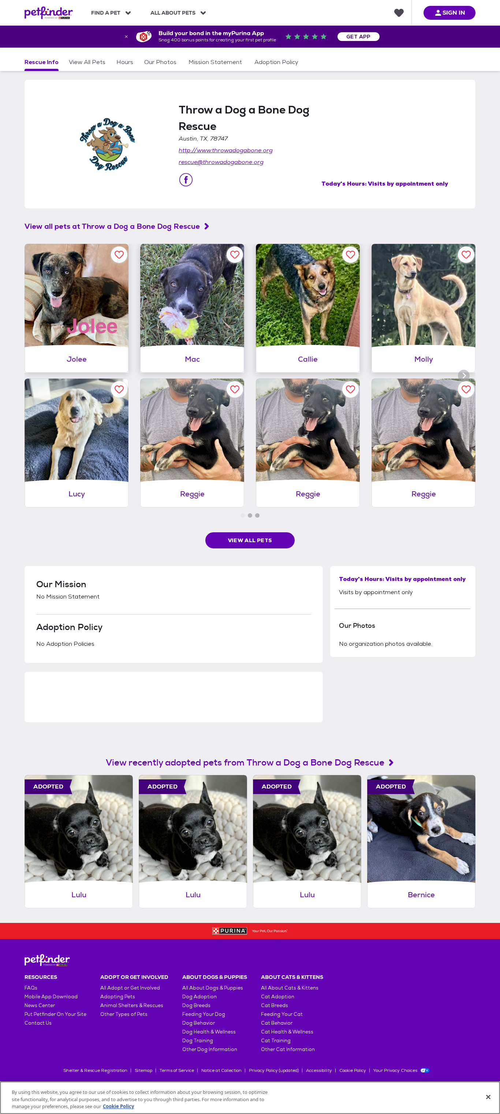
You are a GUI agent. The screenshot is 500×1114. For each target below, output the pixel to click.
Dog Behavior (198, 1023)
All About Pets (172, 13)
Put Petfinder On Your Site (55, 1014)
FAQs (31, 988)
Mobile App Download (51, 997)
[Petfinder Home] (49, 13)
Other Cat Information (288, 1049)
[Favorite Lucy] (119, 389)
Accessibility (319, 1070)
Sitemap (143, 1070)
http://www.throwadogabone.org (226, 150)
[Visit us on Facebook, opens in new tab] (186, 179)
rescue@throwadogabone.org (221, 162)
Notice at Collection (221, 1070)
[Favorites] (399, 13)
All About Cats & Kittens (289, 988)
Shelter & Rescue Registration (95, 1070)
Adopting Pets (117, 997)
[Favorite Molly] (466, 254)
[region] (250, 1097)
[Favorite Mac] (234, 254)
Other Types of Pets (124, 1014)
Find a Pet (105, 13)
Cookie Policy (352, 1070)
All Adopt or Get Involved (130, 988)
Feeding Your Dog (203, 1014)
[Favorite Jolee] (119, 254)
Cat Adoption (277, 997)
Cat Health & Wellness (287, 1032)
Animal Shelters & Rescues (131, 1005)
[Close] (488, 1097)
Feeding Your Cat (282, 1014)
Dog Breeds (196, 1005)
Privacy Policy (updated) (274, 1070)
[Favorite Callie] (350, 254)
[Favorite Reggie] (234, 389)
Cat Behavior (276, 1023)
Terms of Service (177, 1070)
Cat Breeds (274, 1005)
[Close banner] (126, 36)
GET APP (358, 36)
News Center (40, 1005)
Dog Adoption (199, 997)
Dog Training (197, 1040)
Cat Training (276, 1040)
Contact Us (38, 1023)
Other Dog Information (209, 1049)
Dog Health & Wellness (209, 1032)
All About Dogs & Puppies (212, 988)
